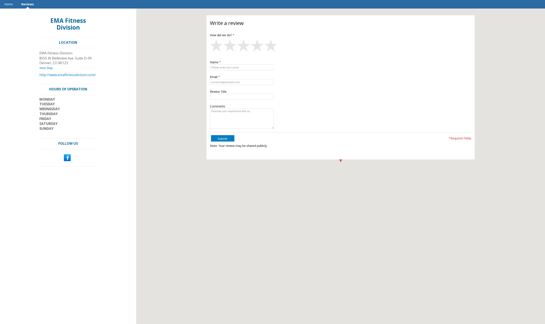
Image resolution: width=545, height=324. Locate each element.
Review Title (218, 92)
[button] (217, 46)
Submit (222, 139)
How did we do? (221, 35)
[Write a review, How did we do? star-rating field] (340, 46)
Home (8, 4)
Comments (217, 106)
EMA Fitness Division (68, 23)
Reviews (27, 4)
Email (213, 77)
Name (214, 62)
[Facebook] (67, 157)
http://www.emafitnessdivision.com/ (67, 74)
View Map (46, 68)
